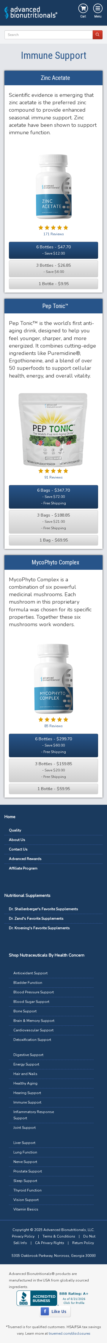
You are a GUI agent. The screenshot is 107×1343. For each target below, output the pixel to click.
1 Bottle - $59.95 (53, 789)
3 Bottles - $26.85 (53, 268)
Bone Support (25, 1011)
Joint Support (24, 1127)
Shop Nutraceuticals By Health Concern (46, 955)
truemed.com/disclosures (69, 1333)
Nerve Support (25, 1161)
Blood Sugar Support (31, 1001)
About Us (17, 839)
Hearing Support (27, 1093)
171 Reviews (53, 234)
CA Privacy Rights (49, 1243)
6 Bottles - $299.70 (53, 745)
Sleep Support (25, 1180)
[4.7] (41, 227)
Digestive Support (28, 1054)
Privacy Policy (23, 1236)
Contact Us (18, 849)
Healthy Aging (25, 1083)
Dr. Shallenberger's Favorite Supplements (43, 909)
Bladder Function (27, 982)
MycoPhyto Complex (55, 562)
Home (9, 817)
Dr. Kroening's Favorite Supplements (39, 928)
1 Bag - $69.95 (54, 540)
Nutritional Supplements (27, 895)
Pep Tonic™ (55, 306)
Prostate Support (27, 1171)
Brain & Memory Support (33, 1020)
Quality (15, 830)
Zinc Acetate (55, 77)
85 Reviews (53, 726)
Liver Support (24, 1142)
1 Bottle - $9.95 (54, 284)
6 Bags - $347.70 (53, 496)
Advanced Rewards (25, 858)
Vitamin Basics (25, 1209)
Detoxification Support (32, 1039)
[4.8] (41, 719)
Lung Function (25, 1152)
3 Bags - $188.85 (53, 521)
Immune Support (27, 1102)
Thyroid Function (27, 1190)
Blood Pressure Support (33, 992)
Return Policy (83, 1243)
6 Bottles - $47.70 (53, 250)
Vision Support (26, 1199)
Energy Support (26, 1064)
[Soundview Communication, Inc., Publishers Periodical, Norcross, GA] (53, 1298)
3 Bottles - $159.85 (53, 770)
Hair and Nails (25, 1073)
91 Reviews (53, 477)
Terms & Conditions (59, 1236)
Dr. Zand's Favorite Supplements (36, 918)
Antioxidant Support (30, 973)
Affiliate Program (23, 868)
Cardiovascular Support (33, 1030)
